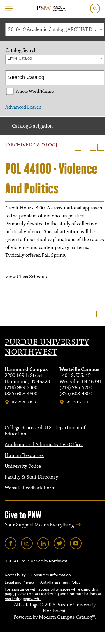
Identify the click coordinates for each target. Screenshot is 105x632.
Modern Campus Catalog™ (67, 617)
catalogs (29, 605)
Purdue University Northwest (47, 347)
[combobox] (54, 29)
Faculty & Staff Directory (31, 477)
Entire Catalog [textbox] (20, 58)
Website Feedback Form (30, 488)
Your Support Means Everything (39, 525)
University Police (23, 466)
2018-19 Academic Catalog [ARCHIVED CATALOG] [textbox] (56, 29)
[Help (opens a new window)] (100, 147)
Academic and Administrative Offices (44, 444)
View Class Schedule (26, 277)
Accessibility (15, 574)
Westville (79, 402)
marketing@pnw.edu (23, 598)
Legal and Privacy (20, 582)
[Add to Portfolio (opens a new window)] (78, 147)
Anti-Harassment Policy (60, 582)
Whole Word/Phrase (34, 91)
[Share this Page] (85, 147)
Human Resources (24, 455)
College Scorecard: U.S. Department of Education (45, 431)
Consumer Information (51, 574)
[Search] (97, 77)
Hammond (24, 402)
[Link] (10, 543)
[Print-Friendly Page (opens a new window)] (93, 147)
